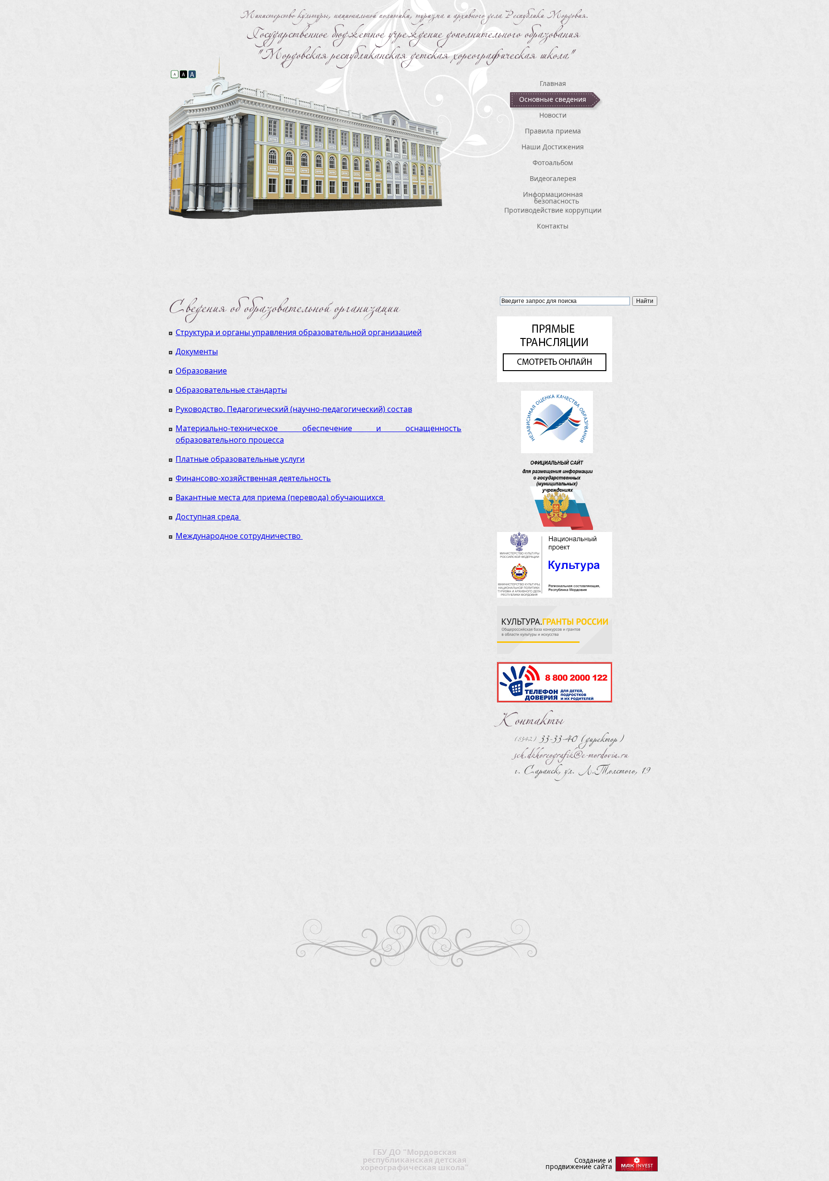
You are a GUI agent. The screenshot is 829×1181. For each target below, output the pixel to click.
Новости (553, 115)
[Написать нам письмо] (571, 751)
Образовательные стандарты (231, 390)
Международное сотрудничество (238, 535)
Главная (553, 83)
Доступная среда (207, 516)
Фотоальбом (553, 162)
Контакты (552, 225)
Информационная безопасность (553, 197)
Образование (201, 370)
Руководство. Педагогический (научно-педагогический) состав (294, 409)
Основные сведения (552, 99)
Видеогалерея (553, 178)
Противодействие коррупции (556, 210)
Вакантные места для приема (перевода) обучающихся (279, 497)
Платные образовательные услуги (240, 459)
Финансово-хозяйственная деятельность (253, 478)
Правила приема (553, 130)
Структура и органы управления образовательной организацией (299, 332)
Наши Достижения (552, 146)
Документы (197, 351)
